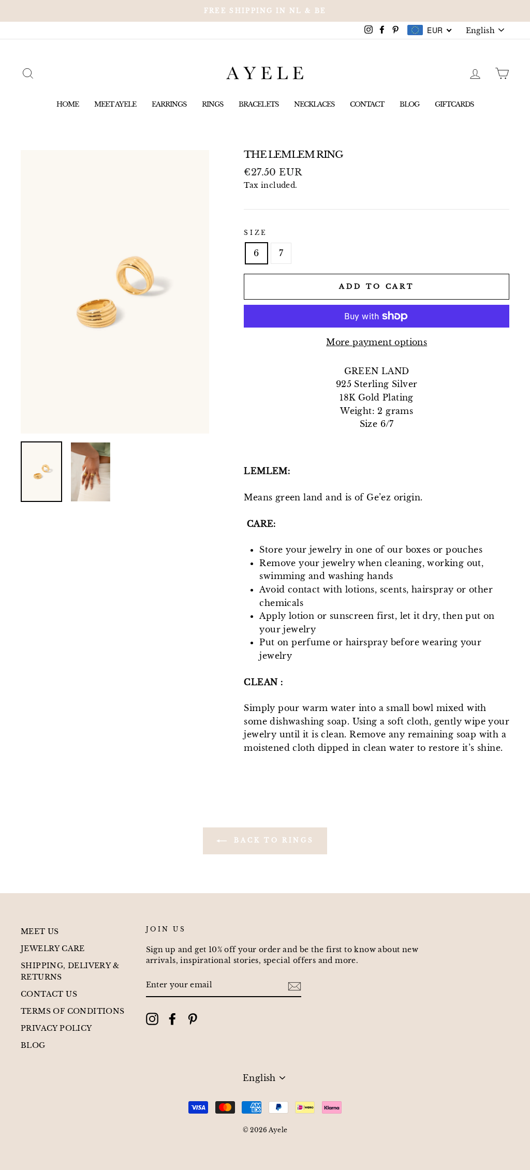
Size (255, 232)
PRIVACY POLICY (56, 1028)
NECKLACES (314, 104)
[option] (265, 11)
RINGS (212, 104)
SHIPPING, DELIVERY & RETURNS (70, 971)
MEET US (40, 931)
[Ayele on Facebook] (172, 1019)
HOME (67, 104)
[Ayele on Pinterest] (192, 1019)
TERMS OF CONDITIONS (73, 1011)
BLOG (409, 104)
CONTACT (367, 104)
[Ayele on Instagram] (152, 1019)
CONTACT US (49, 994)
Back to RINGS (272, 840)
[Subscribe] (294, 986)
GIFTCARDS (454, 104)
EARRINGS (169, 104)
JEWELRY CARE (53, 948)
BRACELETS (258, 104)
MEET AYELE (115, 104)
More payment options (376, 342)
